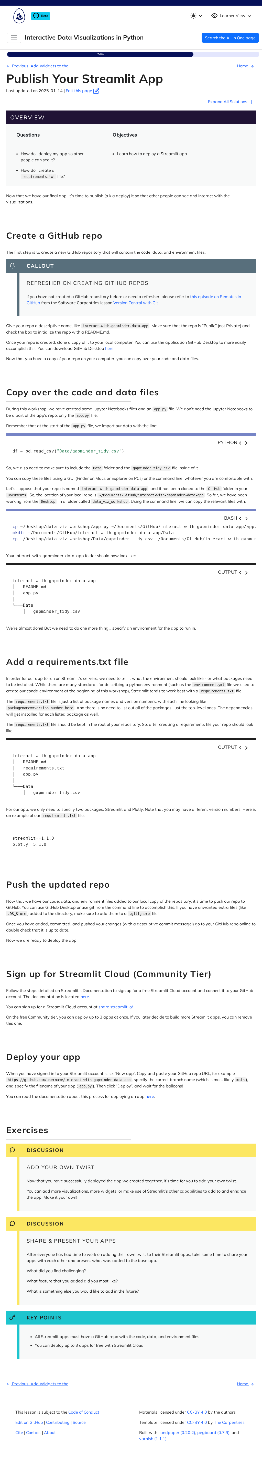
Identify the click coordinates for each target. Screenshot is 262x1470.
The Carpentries (229, 1422)
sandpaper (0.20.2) (176, 1432)
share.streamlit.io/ (116, 1006)
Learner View (232, 15)
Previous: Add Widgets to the (39, 65)
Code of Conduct (83, 1412)
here (109, 348)
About (50, 1432)
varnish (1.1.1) (153, 1438)
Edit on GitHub (29, 1422)
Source (79, 1422)
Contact (33, 1432)
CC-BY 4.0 (197, 1412)
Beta (44, 16)
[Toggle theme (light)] (196, 16)
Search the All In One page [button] (230, 37)
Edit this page (79, 90)
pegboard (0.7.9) (213, 1432)
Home (243, 65)
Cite (19, 1432)
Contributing (58, 1422)
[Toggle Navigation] (14, 38)
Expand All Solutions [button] (228, 101)
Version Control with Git (135, 302)
